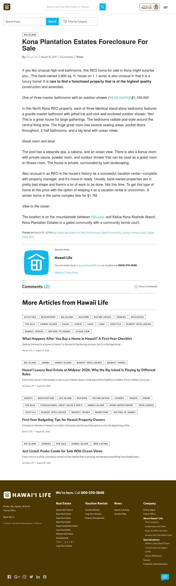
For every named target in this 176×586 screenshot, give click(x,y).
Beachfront (48, 317)
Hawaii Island (48, 324)
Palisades (98, 217)
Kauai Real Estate (63, 513)
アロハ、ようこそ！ (65, 542)
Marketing (101, 412)
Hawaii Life (32, 56)
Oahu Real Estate (63, 518)
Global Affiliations (153, 555)
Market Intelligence (138, 324)
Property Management (94, 518)
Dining (146, 398)
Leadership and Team (155, 526)
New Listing (101, 443)
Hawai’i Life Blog (121, 510)
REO (31, 236)
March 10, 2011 (49, 56)
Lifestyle (115, 324)
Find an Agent (149, 510)
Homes (135, 232)
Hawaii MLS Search (64, 510)
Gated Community (111, 232)
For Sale (81, 232)
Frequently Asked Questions (155, 564)
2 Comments (66, 56)
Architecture (46, 398)
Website (59, 272)
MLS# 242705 (119, 98)
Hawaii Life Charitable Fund (158, 535)
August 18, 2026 (44, 463)
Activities (30, 317)
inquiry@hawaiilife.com (88, 265)
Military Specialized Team (157, 543)
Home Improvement (121, 405)
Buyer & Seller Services (156, 530)
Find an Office (9, 510)
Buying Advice (102, 317)
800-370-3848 (92, 492)
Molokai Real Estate (64, 533)
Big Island (30, 34)
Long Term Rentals (64, 546)
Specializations (151, 539)
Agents (28, 398)
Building (84, 317)
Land (102, 324)
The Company (152, 522)
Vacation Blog (120, 513)
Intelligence (146, 405)
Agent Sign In (8, 517)
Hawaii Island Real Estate (67, 526)
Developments (62, 538)
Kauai (65, 324)
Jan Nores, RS (28, 386)
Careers (146, 560)
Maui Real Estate (63, 522)
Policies (38, 523)
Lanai (90, 324)
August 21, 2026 (42, 350)
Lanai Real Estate (63, 530)
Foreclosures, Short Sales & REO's (61, 405)
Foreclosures (93, 232)
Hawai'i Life (27, 350)
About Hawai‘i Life (153, 518)
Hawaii (126, 232)
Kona (143, 232)
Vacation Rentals (92, 510)
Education (137, 317)
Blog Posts (72, 272)
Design (133, 398)
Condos (121, 317)
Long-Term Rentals (93, 513)
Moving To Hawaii (59, 331)
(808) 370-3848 (127, 265)
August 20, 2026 (43, 431)
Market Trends (34, 331)
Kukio (78, 324)
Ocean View (83, 331)
